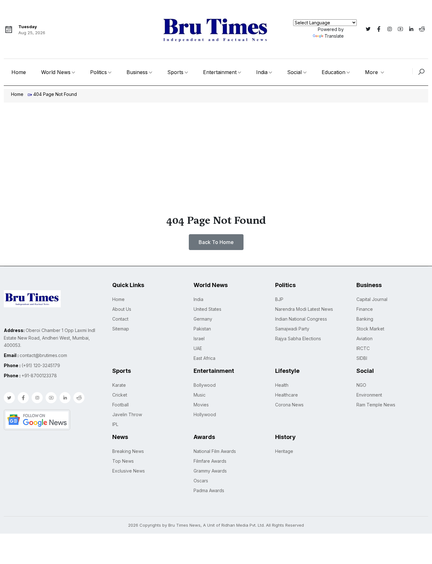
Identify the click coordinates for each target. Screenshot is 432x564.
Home (18, 72)
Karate (119, 385)
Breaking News (128, 451)
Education (333, 72)
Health (281, 385)
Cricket (119, 395)
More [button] (372, 72)
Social (294, 72)
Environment (369, 395)
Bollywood (205, 385)
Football (120, 404)
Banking (364, 319)
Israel (199, 338)
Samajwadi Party (292, 328)
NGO (361, 385)
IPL (115, 424)
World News (56, 72)
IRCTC (363, 348)
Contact (120, 319)
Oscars (201, 480)
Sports (175, 72)
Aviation (364, 338)
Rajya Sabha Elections (298, 338)
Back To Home (216, 242)
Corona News (289, 404)
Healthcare (286, 395)
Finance (364, 309)
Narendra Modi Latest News (304, 309)
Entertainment (220, 72)
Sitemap (120, 328)
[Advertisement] (216, 150)
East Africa (204, 358)
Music (200, 395)
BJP (279, 299)
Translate (334, 36)
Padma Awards (209, 490)
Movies (201, 404)
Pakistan (202, 328)
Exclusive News (128, 470)
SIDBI (361, 358)
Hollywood (205, 414)
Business (137, 72)
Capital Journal (371, 299)
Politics (98, 72)
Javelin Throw (127, 414)
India (262, 72)
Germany (203, 319)
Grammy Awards (210, 470)
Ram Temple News (375, 404)
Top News (123, 461)
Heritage (284, 451)
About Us (121, 309)
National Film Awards (215, 451)
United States (207, 309)
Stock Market (370, 328)
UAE (198, 348)
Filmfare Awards (210, 461)
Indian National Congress (301, 319)
